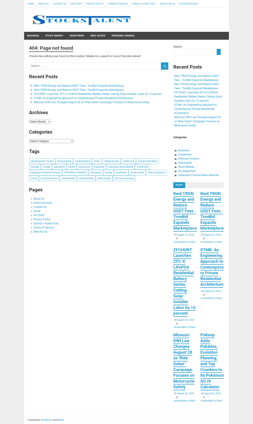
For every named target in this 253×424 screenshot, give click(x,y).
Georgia (35, 166)
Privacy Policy (94, 3)
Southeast (121, 172)
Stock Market (54, 35)
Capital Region (82, 161)
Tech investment (156, 172)
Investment (77, 35)
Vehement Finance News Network (198, 175)
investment (143, 166)
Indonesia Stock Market (120, 166)
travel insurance (49, 178)
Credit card (128, 161)
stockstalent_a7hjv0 (184, 242)
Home (31, 3)
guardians (59, 166)
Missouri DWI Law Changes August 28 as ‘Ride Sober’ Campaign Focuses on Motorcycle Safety (91, 102)
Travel (34, 178)
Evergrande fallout (147, 161)
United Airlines (86, 178)
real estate (95, 172)
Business (33, 35)
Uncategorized (187, 171)
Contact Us (59, 3)
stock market (137, 172)
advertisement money (42, 161)
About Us (43, 3)
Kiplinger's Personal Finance (45, 172)
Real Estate (98, 35)
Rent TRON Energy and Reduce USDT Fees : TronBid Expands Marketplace (79, 85)
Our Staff (76, 3)
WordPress (46, 419)
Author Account (188, 3)
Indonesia (99, 166)
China (97, 161)
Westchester (104, 178)
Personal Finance (123, 35)
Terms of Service (118, 3)
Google (46, 166)
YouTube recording (124, 178)
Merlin (61, 419)
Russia (108, 172)
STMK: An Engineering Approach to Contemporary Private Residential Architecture (83, 98)
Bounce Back (64, 161)
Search (177, 46)
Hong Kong (84, 166)
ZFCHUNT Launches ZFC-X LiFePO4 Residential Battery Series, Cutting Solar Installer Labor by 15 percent (97, 94)
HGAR (71, 166)
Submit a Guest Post (144, 3)
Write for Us (167, 3)
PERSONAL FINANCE (75, 172)
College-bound (111, 161)
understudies (68, 178)
